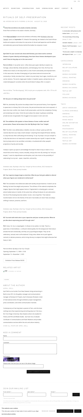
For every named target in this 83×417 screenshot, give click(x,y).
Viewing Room (47, 8)
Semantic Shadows (67, 42)
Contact (65, 8)
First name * (7, 392)
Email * (53, 392)
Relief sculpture (69, 67)
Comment (6, 342)
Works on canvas (69, 87)
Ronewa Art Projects (9, 4)
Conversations (28, 8)
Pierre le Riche (11, 37)
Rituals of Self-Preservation (69, 46)
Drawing (66, 81)
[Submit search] (71, 8)
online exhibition (70, 123)
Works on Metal (69, 84)
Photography (68, 129)
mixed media (67, 119)
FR (79, 1)
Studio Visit (67, 138)
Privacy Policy (57, 401)
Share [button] (7, 279)
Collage (66, 94)
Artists (6, 8)
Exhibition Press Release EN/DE (14, 260)
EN (75, 1)
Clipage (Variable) (70, 110)
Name (5, 336)
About (57, 8)
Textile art (67, 91)
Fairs (38, 8)
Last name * (31, 392)
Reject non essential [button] (65, 411)
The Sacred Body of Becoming (70, 37)
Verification (6, 356)
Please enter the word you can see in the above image (19, 363)
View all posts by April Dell (15, 326)
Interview (66, 64)
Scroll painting (69, 77)
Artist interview (69, 107)
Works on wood (69, 97)
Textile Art (67, 141)
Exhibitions (15, 8)
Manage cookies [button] (49, 411)
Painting (66, 71)
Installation (67, 116)
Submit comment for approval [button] (38, 371)
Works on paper (69, 74)
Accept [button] (77, 411)
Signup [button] (76, 394)
